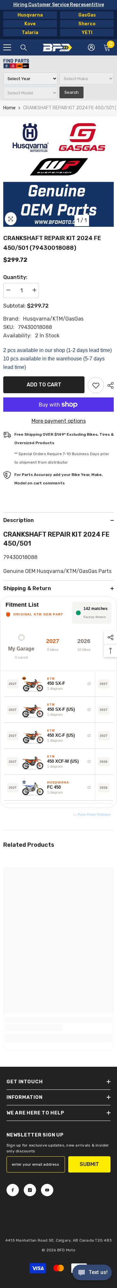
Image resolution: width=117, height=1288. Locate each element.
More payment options (59, 421)
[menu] (7, 47)
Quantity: (15, 277)
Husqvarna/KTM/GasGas (53, 319)
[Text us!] (92, 1273)
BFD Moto (66, 1250)
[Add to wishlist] (96, 385)
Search (71, 92)
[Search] (24, 48)
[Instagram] (30, 1190)
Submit (89, 1164)
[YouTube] (47, 1190)
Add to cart (44, 385)
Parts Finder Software (94, 814)
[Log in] (91, 47)
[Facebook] (12, 1190)
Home (9, 108)
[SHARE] (109, 385)
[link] (34, 1027)
